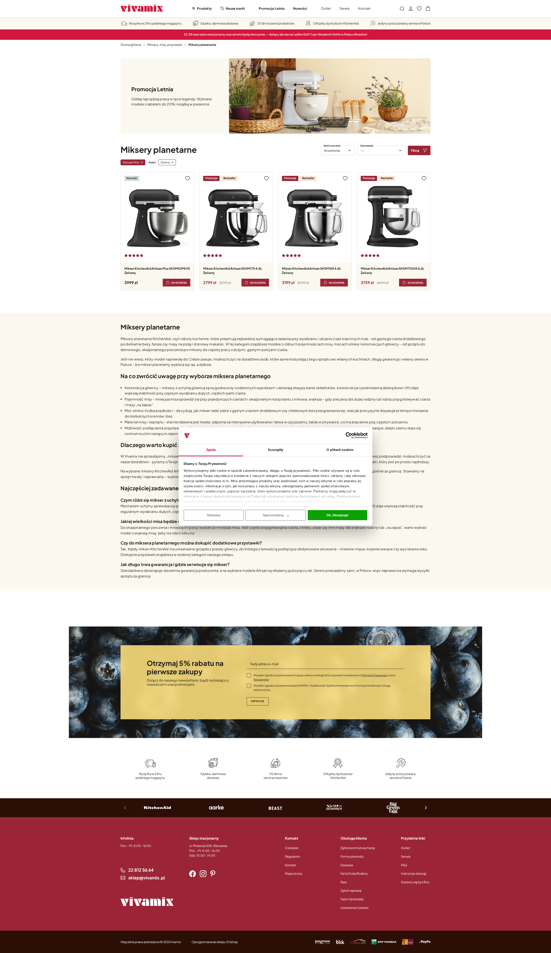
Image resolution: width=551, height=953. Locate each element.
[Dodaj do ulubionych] (187, 178)
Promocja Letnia (272, 8)
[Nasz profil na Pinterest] (212, 873)
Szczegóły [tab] (275, 450)
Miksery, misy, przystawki (164, 44)
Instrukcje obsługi (413, 873)
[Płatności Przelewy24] (358, 942)
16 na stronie (332, 150)
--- (362, 150)
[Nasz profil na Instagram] (203, 873)
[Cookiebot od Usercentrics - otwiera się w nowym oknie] (349, 435)
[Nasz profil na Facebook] (192, 873)
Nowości (300, 8)
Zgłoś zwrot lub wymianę (358, 848)
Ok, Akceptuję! (337, 515)
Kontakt (364, 8)
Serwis (344, 8)
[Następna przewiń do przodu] (425, 807)
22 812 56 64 (141, 870)
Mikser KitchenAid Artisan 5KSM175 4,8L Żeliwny (232, 270)
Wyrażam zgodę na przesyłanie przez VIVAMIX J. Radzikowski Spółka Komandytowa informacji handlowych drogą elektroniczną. (322, 688)
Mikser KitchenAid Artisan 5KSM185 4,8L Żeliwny (311, 270)
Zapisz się (257, 701)
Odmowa (213, 515)
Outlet (326, 8)
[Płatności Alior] (407, 942)
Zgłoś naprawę (351, 890)
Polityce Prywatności (374, 675)
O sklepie (291, 848)
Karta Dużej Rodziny (354, 873)
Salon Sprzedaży (352, 899)
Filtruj (415, 150)
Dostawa (347, 865)
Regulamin (292, 856)
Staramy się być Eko (415, 882)
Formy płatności (352, 856)
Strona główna (131, 44)
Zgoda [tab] (211, 450)
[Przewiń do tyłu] (125, 807)
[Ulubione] (419, 8)
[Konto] (410, 8)
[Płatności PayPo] (322, 942)
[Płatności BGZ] (383, 942)
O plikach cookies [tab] (340, 450)
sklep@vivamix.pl (146, 877)
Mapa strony (293, 873)
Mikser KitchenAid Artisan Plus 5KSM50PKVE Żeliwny (157, 270)
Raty (344, 882)
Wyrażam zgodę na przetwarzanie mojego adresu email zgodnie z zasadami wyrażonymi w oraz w (325, 677)
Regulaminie (261, 679)
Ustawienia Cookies (354, 908)
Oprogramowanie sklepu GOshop (215, 942)
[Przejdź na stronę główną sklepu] (142, 8)
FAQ (404, 865)
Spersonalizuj (273, 515)
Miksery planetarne (202, 44)
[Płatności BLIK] (340, 942)
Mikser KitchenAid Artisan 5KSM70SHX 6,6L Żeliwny (392, 270)
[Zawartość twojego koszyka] (427, 8)
